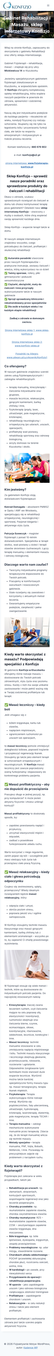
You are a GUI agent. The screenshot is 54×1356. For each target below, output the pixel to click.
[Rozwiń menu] (48, 5)
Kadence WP (31, 1347)
